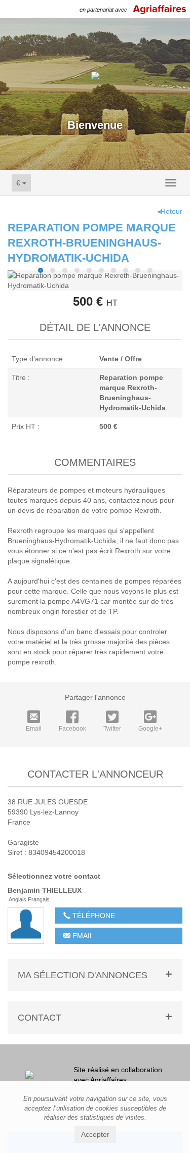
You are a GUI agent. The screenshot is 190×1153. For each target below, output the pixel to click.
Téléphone (92, 915)
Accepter (95, 1134)
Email (34, 728)
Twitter (112, 728)
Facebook (72, 728)
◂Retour (169, 211)
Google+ (150, 728)
